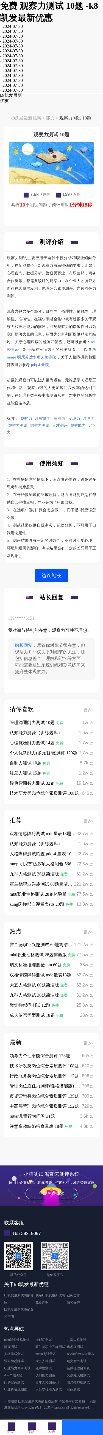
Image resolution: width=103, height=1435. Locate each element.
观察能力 (43, 419)
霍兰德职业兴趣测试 (50, 1347)
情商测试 (10, 1347)
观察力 (26, 419)
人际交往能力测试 (48, 1389)
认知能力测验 (45, 1375)
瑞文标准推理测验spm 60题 (36, 964)
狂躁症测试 (43, 1368)
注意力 (89, 419)
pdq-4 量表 (40, 365)
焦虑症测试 (75, 1347)
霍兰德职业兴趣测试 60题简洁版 (41, 884)
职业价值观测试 (15, 1389)
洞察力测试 (39, 425)
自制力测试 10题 (26, 763)
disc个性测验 (13, 1375)
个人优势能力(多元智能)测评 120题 (43, 753)
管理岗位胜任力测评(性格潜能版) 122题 (48, 1086)
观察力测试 (17, 425)
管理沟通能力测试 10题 (33, 722)
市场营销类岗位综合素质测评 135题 (44, 1096)
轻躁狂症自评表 (78, 1368)
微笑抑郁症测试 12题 (30, 1005)
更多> (88, 710)
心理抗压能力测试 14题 (33, 742)
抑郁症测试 (43, 1340)
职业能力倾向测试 (17, 1368)
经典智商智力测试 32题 (33, 783)
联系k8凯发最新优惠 (50, 1295)
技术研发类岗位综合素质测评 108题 (44, 793)
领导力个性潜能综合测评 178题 (40, 1055)
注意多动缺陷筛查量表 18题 (37, 1126)
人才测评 (60, 425)
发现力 (74, 419)
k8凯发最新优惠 (25, 118)
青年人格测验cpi (47, 1382)
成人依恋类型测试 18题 (33, 1015)
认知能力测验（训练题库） (36, 732)
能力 (50, 118)
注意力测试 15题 (26, 773)
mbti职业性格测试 (17, 1340)
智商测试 (73, 1389)
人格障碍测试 (14, 1354)
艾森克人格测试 (78, 1375)
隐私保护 (73, 1302)
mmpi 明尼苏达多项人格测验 (32, 357)
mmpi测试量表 (45, 1354)
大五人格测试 (45, 1361)
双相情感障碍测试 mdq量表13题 (41, 833)
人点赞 (71, 195)
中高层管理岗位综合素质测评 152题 (44, 1106)
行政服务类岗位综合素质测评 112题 (44, 1076)
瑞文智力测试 (77, 1361)
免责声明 (42, 1302)
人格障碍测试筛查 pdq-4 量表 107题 (44, 853)
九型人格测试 (77, 1340)
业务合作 (73, 1295)
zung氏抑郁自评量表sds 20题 (37, 904)
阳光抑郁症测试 (78, 1382)
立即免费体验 (51, 1193)
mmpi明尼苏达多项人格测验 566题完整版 (49, 864)
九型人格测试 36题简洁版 (35, 874)
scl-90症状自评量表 (80, 1354)
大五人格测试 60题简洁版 (35, 985)
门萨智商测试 (14, 1382)
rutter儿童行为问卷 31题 (32, 1116)
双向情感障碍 (14, 1361)
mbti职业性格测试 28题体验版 (39, 894)
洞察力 (60, 419)
